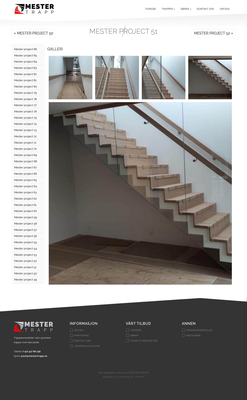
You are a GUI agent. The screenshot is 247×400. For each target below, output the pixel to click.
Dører (185, 9)
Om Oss (225, 9)
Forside (150, 9)
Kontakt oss (205, 9)
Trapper (167, 9)
